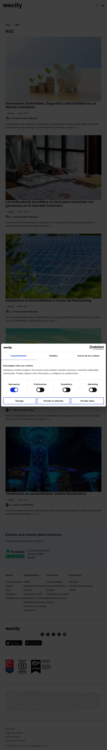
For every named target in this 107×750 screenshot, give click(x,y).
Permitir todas (87, 401)
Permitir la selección (53, 401)
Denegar (19, 401)
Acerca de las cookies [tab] (88, 356)
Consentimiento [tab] (19, 356)
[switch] (40, 390)
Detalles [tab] (53, 356)
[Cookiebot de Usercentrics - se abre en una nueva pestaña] (91, 348)
